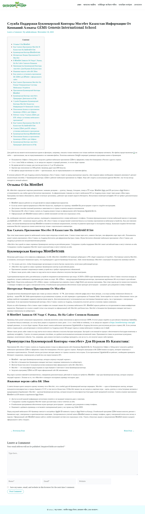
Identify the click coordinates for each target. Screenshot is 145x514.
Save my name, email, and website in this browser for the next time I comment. (42, 487)
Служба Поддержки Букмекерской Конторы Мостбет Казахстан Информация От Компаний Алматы (26, 104)
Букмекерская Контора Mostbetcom (26, 52)
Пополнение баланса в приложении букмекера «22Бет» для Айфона (26, 111)
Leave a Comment (14, 32)
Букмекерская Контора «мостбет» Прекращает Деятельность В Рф (25, 97)
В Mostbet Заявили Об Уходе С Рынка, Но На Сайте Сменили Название (27, 62)
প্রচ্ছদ (79, 4)
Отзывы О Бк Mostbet (21, 44)
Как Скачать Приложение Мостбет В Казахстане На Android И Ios (26, 48)
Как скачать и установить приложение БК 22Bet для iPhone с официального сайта (27, 77)
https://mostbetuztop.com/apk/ (122, 322)
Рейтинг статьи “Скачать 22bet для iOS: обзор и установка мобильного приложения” (26, 118)
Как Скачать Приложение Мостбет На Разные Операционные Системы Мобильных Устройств (27, 85)
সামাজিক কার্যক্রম (125, 4)
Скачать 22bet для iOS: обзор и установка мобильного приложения (26, 130)
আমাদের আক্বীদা (89, 4)
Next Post (129, 431)
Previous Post (18, 431)
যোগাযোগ (138, 4)
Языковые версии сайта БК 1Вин (25, 71)
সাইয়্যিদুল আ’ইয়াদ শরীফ (107, 4)
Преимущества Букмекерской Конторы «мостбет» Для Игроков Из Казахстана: (27, 67)
